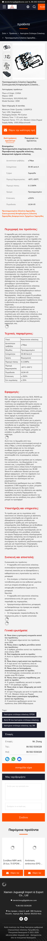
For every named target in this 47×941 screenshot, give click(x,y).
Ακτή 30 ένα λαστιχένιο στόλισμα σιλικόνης (21, 720)
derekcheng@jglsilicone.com (16, 2)
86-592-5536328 (38, 2)
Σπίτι (4, 33)
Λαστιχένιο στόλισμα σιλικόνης (32, 33)
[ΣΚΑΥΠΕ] (7, 759)
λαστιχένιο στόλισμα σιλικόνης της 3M (19, 726)
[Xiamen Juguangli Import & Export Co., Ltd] (13, 7)
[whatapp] (13, 759)
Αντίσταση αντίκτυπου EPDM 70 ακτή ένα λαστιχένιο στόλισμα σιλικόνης (34, 862)
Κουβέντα (42, 7)
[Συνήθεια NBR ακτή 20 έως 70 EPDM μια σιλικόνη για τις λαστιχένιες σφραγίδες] (12, 848)
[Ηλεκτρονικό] (19, 759)
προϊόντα (13, 33)
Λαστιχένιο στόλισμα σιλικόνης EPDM (19, 714)
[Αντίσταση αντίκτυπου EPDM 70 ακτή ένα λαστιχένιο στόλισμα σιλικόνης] (34, 848)
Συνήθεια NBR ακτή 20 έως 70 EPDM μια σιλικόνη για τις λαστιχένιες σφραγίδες (12, 862)
